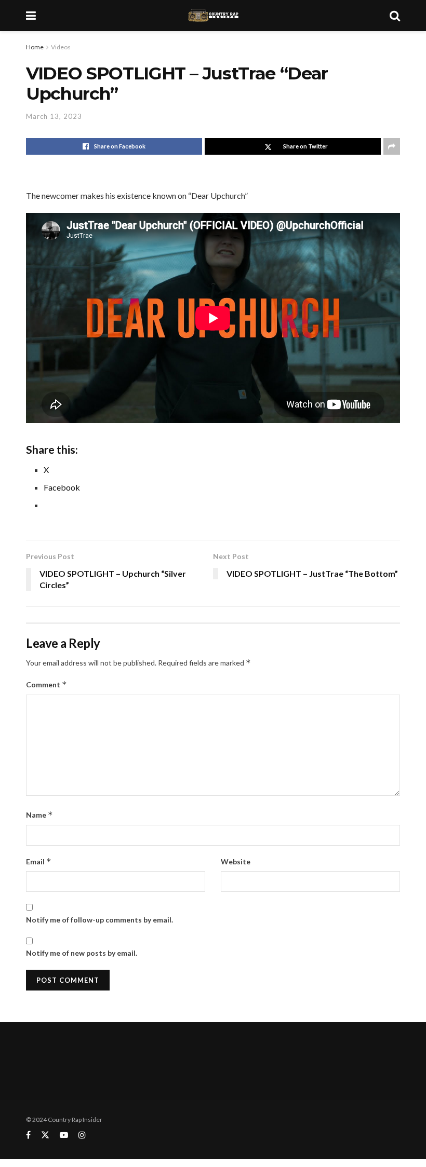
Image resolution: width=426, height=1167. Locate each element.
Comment (46, 684)
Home (35, 47)
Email (38, 861)
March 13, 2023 (54, 116)
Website (235, 861)
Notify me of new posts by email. (81, 952)
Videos (61, 47)
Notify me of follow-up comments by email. (99, 919)
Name (39, 815)
